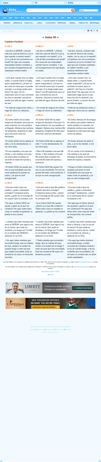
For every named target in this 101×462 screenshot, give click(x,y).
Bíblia (4, 31)
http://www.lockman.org (86, 262)
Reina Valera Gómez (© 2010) (50, 271)
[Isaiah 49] (3, 215)
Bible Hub (50, 274)
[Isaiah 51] (98, 215)
